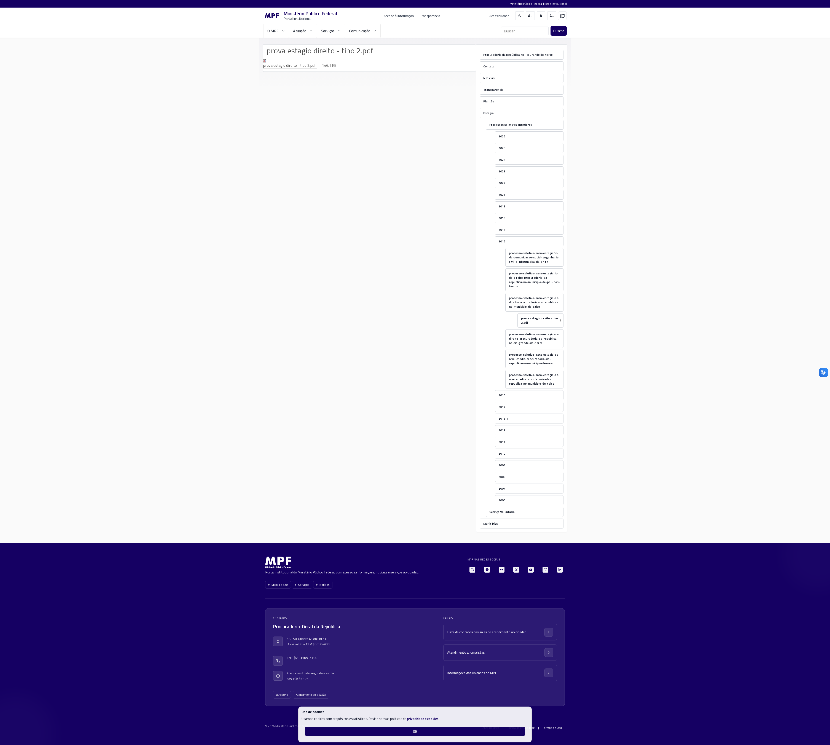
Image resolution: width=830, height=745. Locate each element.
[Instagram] (545, 570)
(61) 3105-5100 (305, 657)
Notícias (489, 78)
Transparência (430, 15)
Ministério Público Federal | (527, 4)
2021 (501, 194)
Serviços (303, 585)
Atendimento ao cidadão (311, 694)
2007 (501, 488)
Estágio (488, 113)
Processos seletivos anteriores (510, 124)
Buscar (558, 31)
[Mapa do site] (562, 15)
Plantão (488, 101)
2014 (501, 406)
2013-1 (503, 418)
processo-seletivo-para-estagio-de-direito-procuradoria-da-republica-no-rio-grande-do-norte (534, 338)
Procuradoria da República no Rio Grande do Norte (518, 54)
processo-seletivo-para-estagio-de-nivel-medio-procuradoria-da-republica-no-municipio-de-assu (534, 358)
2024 (501, 159)
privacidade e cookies (423, 718)
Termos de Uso (552, 728)
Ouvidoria (282, 694)
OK (415, 731)
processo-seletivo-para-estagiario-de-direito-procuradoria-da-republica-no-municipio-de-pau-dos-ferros (534, 279)
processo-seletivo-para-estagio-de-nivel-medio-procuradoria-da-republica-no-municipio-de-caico (534, 379)
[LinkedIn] (560, 570)
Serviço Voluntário (502, 511)
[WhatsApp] (472, 570)
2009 (501, 465)
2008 (501, 476)
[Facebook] (487, 570)
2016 (501, 241)
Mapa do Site (279, 585)
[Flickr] (501, 570)
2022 (501, 183)
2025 (501, 148)
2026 (501, 136)
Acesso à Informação (399, 15)
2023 (501, 171)
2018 (501, 218)
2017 (501, 229)
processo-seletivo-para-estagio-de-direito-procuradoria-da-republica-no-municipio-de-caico (534, 302)
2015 (501, 395)
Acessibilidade (499, 15)
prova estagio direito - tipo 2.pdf (539, 320)
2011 (501, 441)
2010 (501, 453)
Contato (489, 66)
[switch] (519, 15)
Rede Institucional (555, 4)
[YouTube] (531, 570)
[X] (516, 570)
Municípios (490, 523)
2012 (501, 430)
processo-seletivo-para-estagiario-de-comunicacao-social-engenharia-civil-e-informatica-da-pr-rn (534, 257)
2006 (501, 500)
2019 (501, 206)
